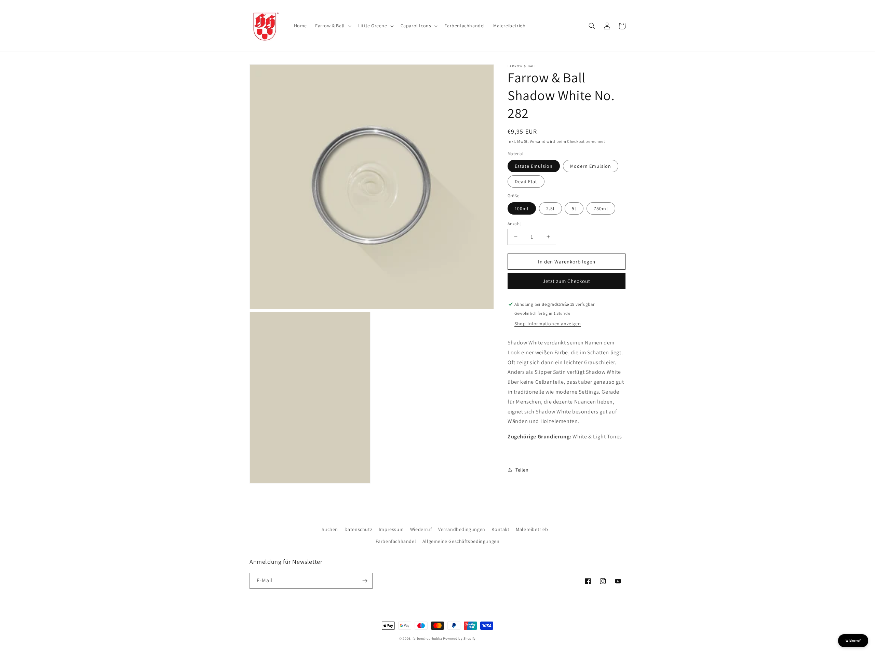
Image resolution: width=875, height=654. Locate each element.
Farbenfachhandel (396, 541)
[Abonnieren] (364, 581)
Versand (538, 141)
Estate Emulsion (534, 166)
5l (574, 208)
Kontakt (500, 529)
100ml (522, 208)
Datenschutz (359, 529)
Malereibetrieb (532, 529)
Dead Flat (526, 181)
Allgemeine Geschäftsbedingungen (461, 541)
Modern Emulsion (590, 166)
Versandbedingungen (461, 529)
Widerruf (853, 640)
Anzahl (514, 223)
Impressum (391, 529)
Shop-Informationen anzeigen (547, 324)
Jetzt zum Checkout (566, 281)
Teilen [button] (522, 470)
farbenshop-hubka (427, 638)
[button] (332, 25)
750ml (601, 208)
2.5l (550, 208)
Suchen (330, 529)
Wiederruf (421, 529)
